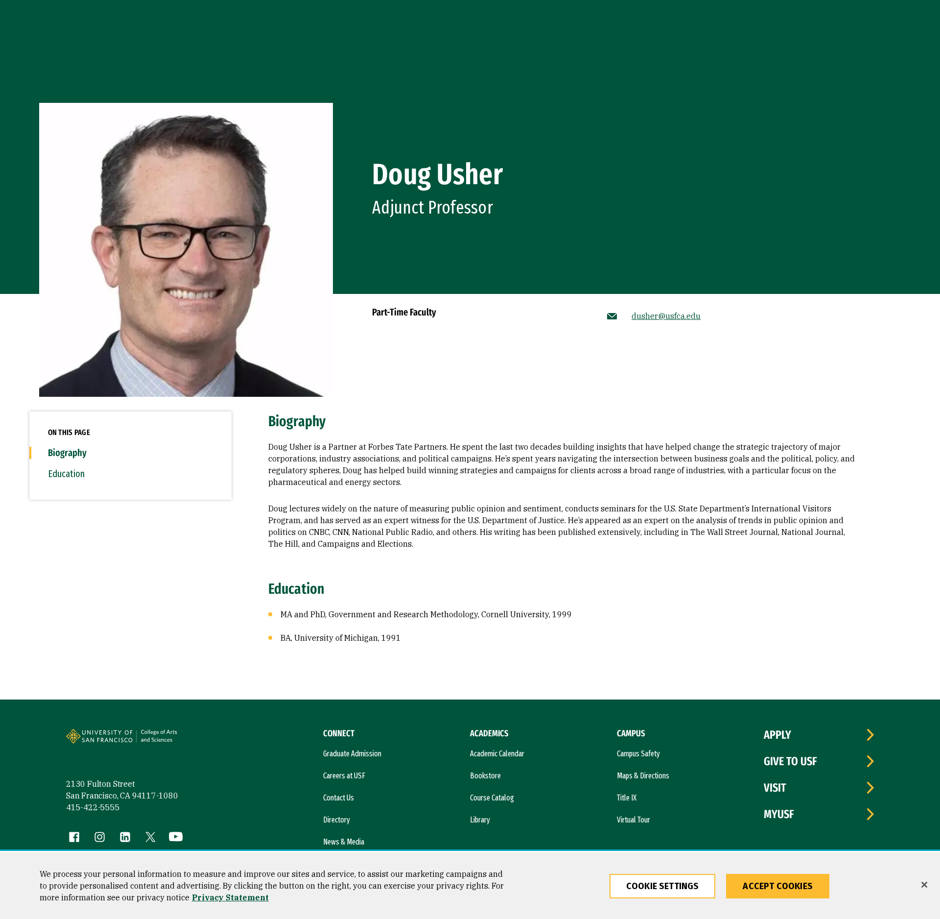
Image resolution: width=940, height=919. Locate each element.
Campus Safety (638, 753)
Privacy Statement (230, 897)
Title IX (626, 797)
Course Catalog (492, 797)
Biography (67, 453)
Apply (777, 735)
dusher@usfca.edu (666, 316)
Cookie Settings (662, 886)
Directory (336, 819)
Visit (775, 788)
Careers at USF (344, 775)
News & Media (343, 841)
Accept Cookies (778, 886)
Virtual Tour (633, 819)
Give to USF (790, 761)
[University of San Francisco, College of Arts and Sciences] (172, 740)
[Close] (924, 884)
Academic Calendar (497, 753)
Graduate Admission (352, 753)
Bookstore (485, 775)
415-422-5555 (93, 807)
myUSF (779, 814)
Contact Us (338, 797)
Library (480, 819)
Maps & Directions (643, 775)
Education (66, 474)
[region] (470, 885)
